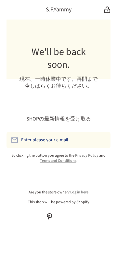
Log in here (79, 192)
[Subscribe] (102, 140)
